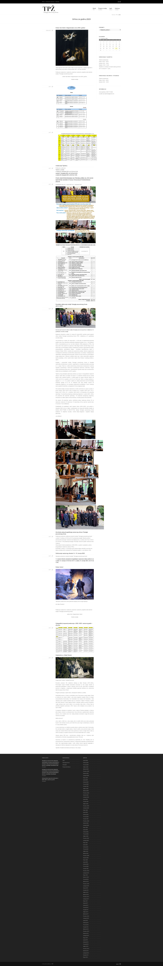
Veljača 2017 (85, 911)
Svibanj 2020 (85, 864)
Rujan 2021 (85, 842)
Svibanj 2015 (85, 942)
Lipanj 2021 (85, 844)
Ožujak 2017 (85, 909)
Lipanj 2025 (85, 779)
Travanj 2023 (85, 816)
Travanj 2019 (85, 879)
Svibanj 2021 (85, 847)
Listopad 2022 (86, 825)
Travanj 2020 (85, 866)
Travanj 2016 (85, 924)
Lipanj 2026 (85, 760)
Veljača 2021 (85, 851)
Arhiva (43, 1)
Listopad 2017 (86, 898)
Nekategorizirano (66, 762)
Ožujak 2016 (85, 927)
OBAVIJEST (48, 30)
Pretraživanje (120, 2)
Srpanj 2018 (85, 888)
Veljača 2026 (85, 767)
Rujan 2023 (85, 810)
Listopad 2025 (86, 775)
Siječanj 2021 (86, 853)
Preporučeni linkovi (66, 767)
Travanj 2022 (85, 834)
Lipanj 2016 (85, 920)
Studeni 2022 (85, 823)
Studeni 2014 (85, 950)
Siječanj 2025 (86, 790)
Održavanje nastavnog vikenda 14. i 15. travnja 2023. (70, 553)
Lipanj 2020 (85, 862)
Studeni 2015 (85, 933)
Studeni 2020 (85, 857)
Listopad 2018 (86, 885)
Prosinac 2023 (86, 805)
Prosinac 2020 (86, 855)
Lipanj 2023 (85, 812)
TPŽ (116, 14)
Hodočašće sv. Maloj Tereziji (63, 655)
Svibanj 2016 (85, 922)
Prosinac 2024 (86, 792)
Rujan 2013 (85, 957)
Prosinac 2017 (86, 896)
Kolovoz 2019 (86, 877)
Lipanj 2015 (85, 939)
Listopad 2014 (86, 952)
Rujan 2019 (85, 875)
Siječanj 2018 (86, 894)
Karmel (113, 14)
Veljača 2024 (85, 803)
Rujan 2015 (85, 937)
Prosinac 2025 (86, 771)
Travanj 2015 (85, 944)
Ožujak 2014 (85, 955)
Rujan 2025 (85, 777)
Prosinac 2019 (86, 870)
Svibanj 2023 (85, 814)
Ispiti (63, 760)
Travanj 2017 (85, 907)
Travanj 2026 (85, 764)
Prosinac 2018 (86, 883)
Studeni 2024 (85, 795)
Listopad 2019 (86, 872)
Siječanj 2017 (86, 914)
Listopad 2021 (86, 840)
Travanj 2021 (85, 849)
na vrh (117, 964)
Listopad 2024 (86, 797)
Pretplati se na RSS (118, 2)
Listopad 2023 (86, 808)
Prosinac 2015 (86, 931)
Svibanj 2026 (85, 762)
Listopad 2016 (86, 918)
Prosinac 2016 (86, 916)
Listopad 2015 (86, 935)
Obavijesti (65, 764)
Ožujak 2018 (85, 890)
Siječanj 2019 (86, 881)
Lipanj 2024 (85, 799)
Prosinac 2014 (86, 948)
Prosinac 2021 (86, 838)
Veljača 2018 (85, 892)
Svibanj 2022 (85, 831)
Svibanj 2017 (85, 905)
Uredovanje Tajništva (61, 165)
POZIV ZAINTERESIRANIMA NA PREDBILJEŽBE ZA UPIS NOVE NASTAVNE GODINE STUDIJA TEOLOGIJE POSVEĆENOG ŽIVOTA (74, 179)
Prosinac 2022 (86, 821)
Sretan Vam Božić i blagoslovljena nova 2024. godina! (70, 28)
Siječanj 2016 (86, 929)
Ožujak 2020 (85, 868)
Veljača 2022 (85, 836)
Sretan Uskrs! (59, 567)
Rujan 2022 (85, 827)
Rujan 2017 (85, 901)
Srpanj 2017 (85, 903)
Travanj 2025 (85, 784)
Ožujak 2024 (85, 801)
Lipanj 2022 (85, 829)
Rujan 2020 (85, 859)
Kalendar (57, 1)
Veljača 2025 (85, 788)
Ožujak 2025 (85, 786)
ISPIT (50, 86)
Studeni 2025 (85, 773)
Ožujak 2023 (85, 818)
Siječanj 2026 (86, 769)
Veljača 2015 (85, 946)
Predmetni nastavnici (50, 1)
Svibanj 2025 (85, 782)
